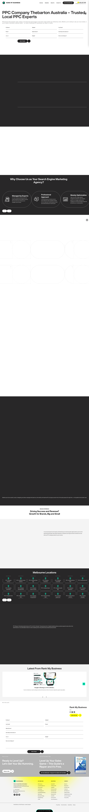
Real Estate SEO (53, 790)
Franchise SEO (53, 797)
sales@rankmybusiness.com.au (80, 3)
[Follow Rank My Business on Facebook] (17, 795)
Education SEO (53, 794)
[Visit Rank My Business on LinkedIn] (74, 712)
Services (41, 2)
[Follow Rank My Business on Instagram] (14, 795)
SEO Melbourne (66, 790)
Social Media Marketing (41, 792)
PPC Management (41, 790)
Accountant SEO (53, 792)
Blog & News (66, 785)
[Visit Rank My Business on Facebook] (72, 712)
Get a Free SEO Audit (68, 2)
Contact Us (58, 2)
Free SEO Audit (66, 787)
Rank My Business (16, 804)
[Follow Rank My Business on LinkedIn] (19, 795)
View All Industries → (54, 799)
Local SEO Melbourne (41, 785)
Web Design (40, 794)
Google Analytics (67, 792)
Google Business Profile (68, 794)
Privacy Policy (66, 797)
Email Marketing (40, 797)
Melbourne (16, 792)
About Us (52, 2)
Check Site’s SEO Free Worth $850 (44, 810)
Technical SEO (40, 787)
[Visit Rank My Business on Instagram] (70, 712)
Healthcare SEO (53, 785)
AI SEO (39, 799)
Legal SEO (52, 787)
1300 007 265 (82, 2)
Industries (47, 2)
